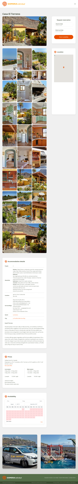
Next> (41, 401)
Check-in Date (59, 23)
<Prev (8, 401)
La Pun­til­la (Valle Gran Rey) (19, 318)
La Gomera (15, 315)
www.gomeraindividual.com (8, 482)
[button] (64, 67)
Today (23, 401)
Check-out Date (59, 30)
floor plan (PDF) (8, 365)
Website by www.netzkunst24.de (39, 482)
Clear (42, 422)
